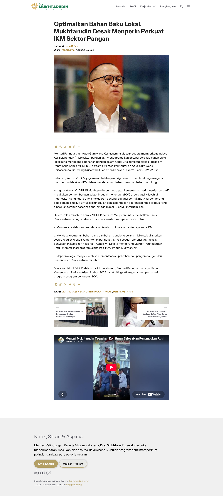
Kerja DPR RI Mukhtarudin (95, 291)
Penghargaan (168, 6)
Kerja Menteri (147, 6)
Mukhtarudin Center (79, 481)
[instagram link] (36, 473)
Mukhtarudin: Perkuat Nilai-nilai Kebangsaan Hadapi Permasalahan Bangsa (69, 314)
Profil (133, 6)
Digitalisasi (69, 291)
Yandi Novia (68, 49)
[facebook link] (42, 473)
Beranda (120, 6)
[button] (181, 6)
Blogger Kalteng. (74, 484)
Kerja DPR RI (72, 46)
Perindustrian (123, 291)
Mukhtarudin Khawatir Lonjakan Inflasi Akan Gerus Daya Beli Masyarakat (155, 314)
